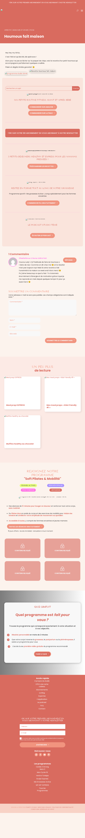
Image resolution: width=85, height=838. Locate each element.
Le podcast (41, 702)
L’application (42, 699)
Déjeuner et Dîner (20, 30)
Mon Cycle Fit (42, 772)
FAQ (42, 705)
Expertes (42, 696)
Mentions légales (44, 807)
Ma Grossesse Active (42, 782)
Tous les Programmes (42, 789)
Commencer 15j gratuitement (41, 203)
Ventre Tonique (42, 775)
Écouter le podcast (41, 235)
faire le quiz (41, 654)
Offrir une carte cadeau (42, 685)
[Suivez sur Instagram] (36, 754)
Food (32, 30)
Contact (42, 709)
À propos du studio (42, 681)
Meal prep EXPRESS (15, 405)
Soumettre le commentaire (60, 340)
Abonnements (42, 690)
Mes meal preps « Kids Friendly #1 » (61, 406)
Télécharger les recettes (41, 166)
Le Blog (42, 693)
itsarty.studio (31, 807)
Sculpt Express (42, 779)
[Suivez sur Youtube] (44, 754)
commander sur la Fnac (41, 113)
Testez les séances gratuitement (24, 526)
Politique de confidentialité (62, 807)
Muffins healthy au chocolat (20, 443)
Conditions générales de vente (42, 809)
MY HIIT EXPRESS (42, 785)
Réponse (69, 260)
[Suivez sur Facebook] (40, 754)
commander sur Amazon (41, 107)
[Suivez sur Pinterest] (48, 754)
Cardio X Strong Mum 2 (42, 768)
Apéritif (7, 30)
